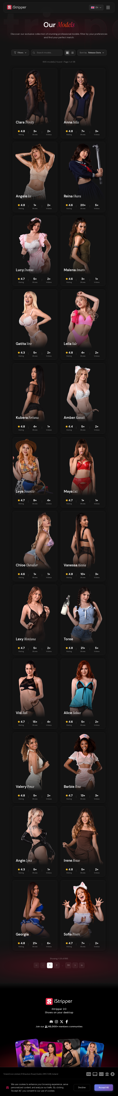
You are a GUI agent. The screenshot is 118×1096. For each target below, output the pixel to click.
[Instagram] (56, 1021)
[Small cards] (72, 52)
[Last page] (81, 965)
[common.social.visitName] (28, 1057)
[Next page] (75, 965)
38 (68, 965)
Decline (82, 1087)
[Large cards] (67, 52)
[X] (61, 1021)
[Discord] (51, 1021)
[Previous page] (43, 965)
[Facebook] (66, 1021)
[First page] (36, 965)
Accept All (104, 1087)
